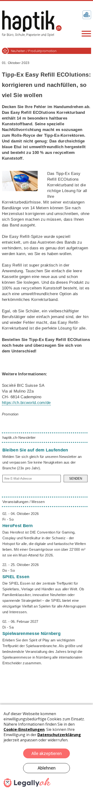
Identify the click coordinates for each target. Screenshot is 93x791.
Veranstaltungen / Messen (23, 502)
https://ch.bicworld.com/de (26, 402)
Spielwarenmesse (31, 633)
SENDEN (75, 478)
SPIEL (15, 576)
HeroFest (17, 525)
